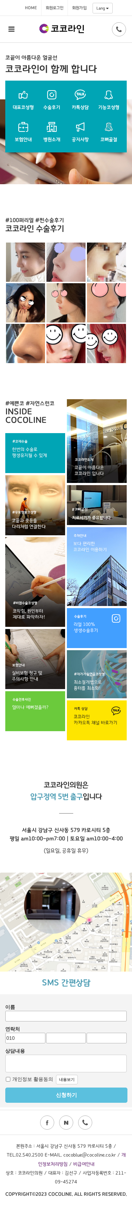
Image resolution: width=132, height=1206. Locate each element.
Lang (101, 8)
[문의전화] (119, 29)
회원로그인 (54, 8)
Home (31, 8)
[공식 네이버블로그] (66, 1122)
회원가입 (79, 8)
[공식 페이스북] (47, 1122)
